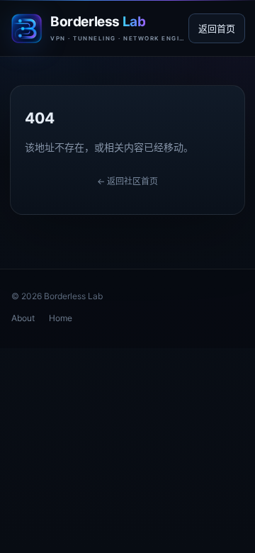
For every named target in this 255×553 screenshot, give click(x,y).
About (23, 318)
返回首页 (216, 28)
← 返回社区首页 (127, 181)
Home (60, 318)
